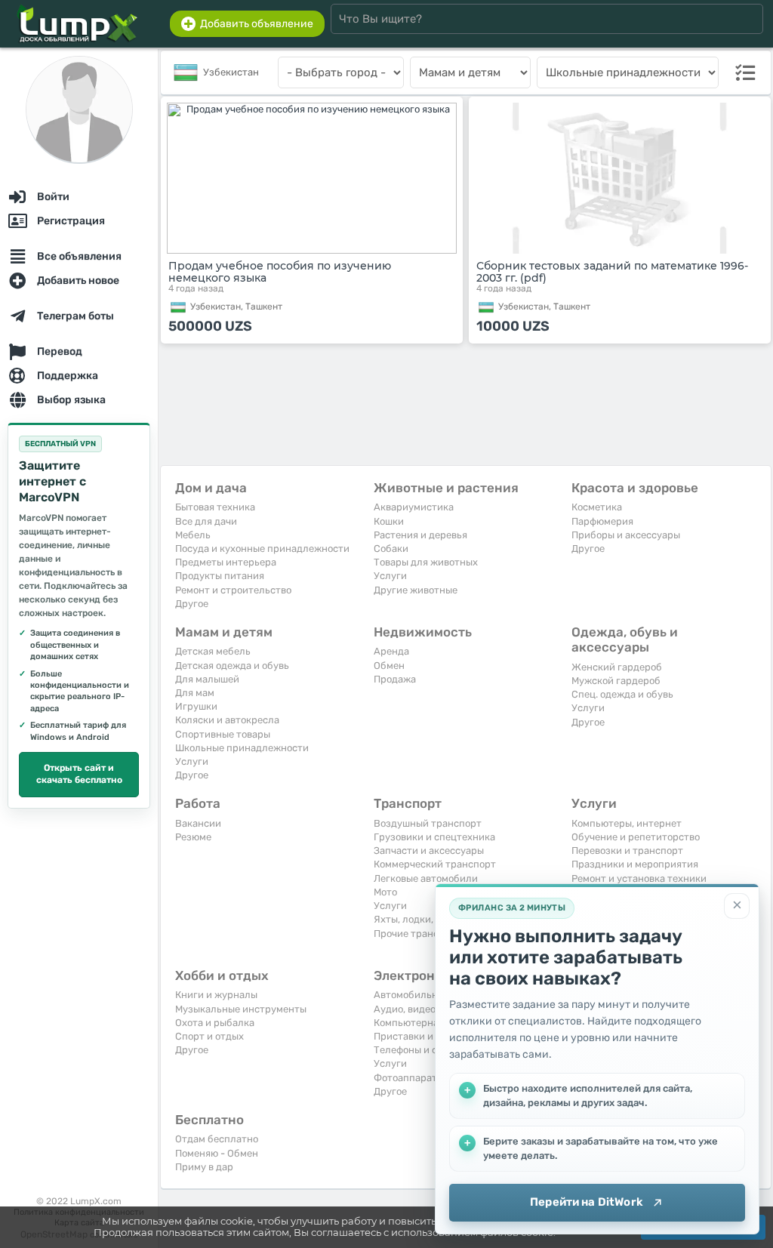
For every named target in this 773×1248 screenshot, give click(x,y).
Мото (385, 892)
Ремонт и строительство (233, 590)
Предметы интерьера (225, 562)
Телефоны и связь (416, 1049)
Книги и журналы (216, 994)
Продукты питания (219, 575)
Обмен (389, 665)
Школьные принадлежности (242, 747)
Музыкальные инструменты (240, 1009)
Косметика (596, 507)
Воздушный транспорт (428, 823)
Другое (191, 603)
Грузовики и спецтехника (434, 837)
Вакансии (198, 823)
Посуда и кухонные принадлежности (262, 548)
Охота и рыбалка (214, 1022)
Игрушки (196, 706)
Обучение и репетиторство (635, 837)
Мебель (193, 535)
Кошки (389, 521)
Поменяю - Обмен (216, 1153)
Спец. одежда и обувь (622, 694)
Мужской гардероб (616, 680)
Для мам (194, 692)
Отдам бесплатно (216, 1139)
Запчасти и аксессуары (429, 850)
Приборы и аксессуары (625, 535)
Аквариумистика (414, 507)
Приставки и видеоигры (430, 1036)
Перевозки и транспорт (627, 850)
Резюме (193, 837)
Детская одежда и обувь (232, 665)
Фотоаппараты (409, 1077)
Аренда (391, 651)
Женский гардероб (616, 667)
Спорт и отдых (209, 1036)
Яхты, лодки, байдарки (428, 919)
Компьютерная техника (429, 1022)
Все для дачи (206, 521)
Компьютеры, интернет (626, 823)
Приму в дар (204, 1167)
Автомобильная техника (431, 994)
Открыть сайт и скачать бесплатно (79, 774)
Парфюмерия (602, 521)
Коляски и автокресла (227, 720)
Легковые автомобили (426, 878)
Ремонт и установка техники (639, 878)
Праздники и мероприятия (634, 864)
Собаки (391, 548)
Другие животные (415, 590)
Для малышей (207, 679)
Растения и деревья (420, 535)
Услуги (390, 575)
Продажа (395, 679)
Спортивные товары (222, 734)
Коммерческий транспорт (435, 864)
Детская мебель (213, 651)
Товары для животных (426, 562)
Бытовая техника (215, 507)
